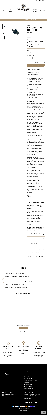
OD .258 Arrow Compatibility (35, 234)
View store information (33, 74)
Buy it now (35, 65)
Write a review (23, 328)
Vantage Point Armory (28, 388)
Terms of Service (27, 376)
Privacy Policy (27, 372)
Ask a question (35, 252)
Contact (35, 11)
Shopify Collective (28, 386)
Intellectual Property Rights (30, 374)
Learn (11, 11)
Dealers (35, 9)
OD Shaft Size (31, 55)
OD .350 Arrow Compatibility (35, 243)
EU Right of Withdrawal (29, 378)
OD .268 (30, 58)
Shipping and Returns (28, 371)
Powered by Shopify (23, 410)
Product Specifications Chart (30, 380)
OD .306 (35, 58)
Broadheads (26, 382)
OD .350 (41, 58)
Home (28, 25)
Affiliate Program (28, 384)
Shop (11, 9)
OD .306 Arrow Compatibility (35, 238)
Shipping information (36, 249)
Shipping (28, 37)
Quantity (29, 50)
